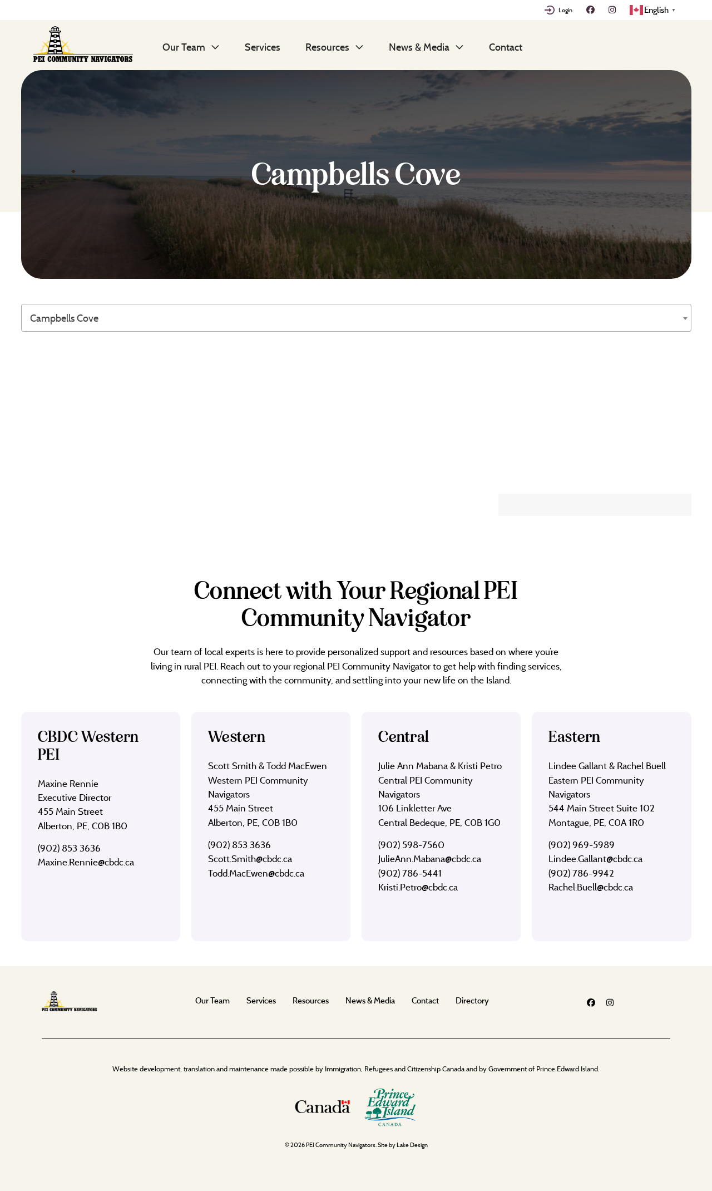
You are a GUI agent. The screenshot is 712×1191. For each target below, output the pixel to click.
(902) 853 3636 (69, 848)
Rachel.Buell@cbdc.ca (590, 887)
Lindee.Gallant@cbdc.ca (595, 858)
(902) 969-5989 (581, 844)
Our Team (183, 47)
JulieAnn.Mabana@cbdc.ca (429, 858)
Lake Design (412, 1145)
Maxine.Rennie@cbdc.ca (86, 862)
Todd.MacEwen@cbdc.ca (256, 873)
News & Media (419, 47)
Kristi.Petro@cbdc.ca (418, 887)
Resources (327, 47)
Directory (472, 1000)
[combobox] (356, 318)
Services (262, 47)
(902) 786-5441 (410, 873)
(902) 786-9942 (581, 873)
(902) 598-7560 (411, 844)
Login (565, 10)
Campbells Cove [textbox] (64, 318)
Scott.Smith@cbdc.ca (250, 858)
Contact (505, 47)
